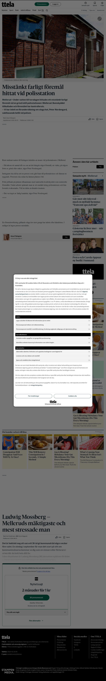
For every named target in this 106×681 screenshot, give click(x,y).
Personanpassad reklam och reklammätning (30, 325)
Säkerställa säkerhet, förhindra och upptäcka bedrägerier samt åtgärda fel (39, 351)
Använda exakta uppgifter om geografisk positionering (33, 338)
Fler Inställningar (33, 396)
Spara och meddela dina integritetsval (28, 360)
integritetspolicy (36, 385)
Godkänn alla (72, 396)
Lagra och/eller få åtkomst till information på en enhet (33, 320)
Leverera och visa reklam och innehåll (28, 356)
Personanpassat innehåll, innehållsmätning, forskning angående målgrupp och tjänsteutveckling (46, 329)
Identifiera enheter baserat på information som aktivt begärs (35, 342)
